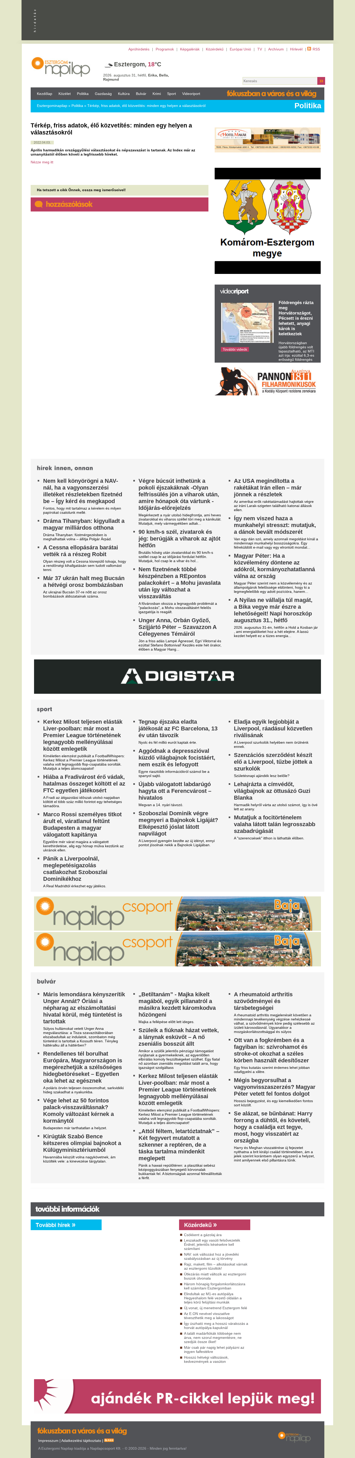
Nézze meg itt (42, 162)
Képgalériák (190, 49)
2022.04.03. (42, 142)
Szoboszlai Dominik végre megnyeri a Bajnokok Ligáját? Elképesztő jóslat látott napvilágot (178, 823)
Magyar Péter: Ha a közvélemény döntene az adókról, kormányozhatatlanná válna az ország (274, 566)
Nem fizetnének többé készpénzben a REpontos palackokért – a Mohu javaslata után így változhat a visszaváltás (180, 583)
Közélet (64, 94)
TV (259, 49)
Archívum (276, 49)
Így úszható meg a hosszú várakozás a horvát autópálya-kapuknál (216, 1325)
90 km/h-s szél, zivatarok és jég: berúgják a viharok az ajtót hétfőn (179, 539)
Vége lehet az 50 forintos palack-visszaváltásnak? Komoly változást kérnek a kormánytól (78, 1110)
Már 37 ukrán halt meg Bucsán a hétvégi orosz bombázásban (83, 581)
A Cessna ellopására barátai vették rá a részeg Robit (80, 550)
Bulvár (141, 94)
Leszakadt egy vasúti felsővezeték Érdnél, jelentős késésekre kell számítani (212, 1244)
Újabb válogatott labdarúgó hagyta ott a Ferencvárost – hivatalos (175, 791)
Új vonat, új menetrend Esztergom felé (215, 1308)
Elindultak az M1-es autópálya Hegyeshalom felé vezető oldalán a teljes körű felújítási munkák (213, 1298)
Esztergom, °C (137, 64)
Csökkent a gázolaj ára (203, 1235)
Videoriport (191, 94)
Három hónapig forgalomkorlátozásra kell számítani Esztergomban (214, 1286)
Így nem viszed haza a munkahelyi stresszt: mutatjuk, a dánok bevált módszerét (275, 525)
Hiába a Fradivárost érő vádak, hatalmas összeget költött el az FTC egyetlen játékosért (84, 784)
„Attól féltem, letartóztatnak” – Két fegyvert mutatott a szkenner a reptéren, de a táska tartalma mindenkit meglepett (179, 1144)
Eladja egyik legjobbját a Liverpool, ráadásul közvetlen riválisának (273, 728)
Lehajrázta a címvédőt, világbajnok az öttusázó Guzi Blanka (272, 791)
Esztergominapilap (52, 106)
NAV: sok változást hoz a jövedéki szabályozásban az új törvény (211, 1256)
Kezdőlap (44, 94)
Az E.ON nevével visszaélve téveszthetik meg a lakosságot (209, 1316)
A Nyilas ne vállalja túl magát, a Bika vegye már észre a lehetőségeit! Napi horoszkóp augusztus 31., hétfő (273, 610)
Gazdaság (103, 94)
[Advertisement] (139, 1277)
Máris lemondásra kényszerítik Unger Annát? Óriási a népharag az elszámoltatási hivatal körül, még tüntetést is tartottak (84, 1008)
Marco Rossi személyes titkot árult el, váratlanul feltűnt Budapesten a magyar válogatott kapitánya (82, 824)
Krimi (157, 94)
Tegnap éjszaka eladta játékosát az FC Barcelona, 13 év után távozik (178, 728)
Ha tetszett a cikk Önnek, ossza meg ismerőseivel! (81, 190)
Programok (165, 49)
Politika (83, 94)
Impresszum (48, 1440)
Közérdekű (214, 49)
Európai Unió (240, 49)
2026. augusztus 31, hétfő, (136, 77)
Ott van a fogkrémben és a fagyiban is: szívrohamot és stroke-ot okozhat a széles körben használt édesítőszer (271, 1050)
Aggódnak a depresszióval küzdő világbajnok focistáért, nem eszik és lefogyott (177, 758)
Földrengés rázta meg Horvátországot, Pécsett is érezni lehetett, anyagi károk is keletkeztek (296, 318)
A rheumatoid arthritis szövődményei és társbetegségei (263, 1001)
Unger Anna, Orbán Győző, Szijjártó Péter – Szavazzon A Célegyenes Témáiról (177, 627)
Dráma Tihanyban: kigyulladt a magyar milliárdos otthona (83, 524)
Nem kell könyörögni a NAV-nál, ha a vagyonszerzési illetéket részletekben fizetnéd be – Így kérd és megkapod (82, 491)
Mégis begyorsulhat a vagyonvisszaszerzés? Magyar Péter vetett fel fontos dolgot (274, 1087)
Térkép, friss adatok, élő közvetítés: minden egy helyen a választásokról (146, 106)
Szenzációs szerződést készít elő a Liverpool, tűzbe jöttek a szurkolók (273, 762)
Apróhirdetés (138, 49)
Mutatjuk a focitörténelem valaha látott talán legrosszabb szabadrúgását (274, 824)
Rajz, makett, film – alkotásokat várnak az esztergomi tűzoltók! (215, 1266)
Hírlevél (296, 49)
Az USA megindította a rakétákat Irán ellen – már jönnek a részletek (268, 488)
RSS (316, 49)
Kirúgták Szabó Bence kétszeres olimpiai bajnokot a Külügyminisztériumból (82, 1143)
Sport (171, 94)
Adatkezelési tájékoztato (81, 1440)
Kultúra (124, 94)
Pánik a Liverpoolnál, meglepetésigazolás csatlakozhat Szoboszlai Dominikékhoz (75, 868)
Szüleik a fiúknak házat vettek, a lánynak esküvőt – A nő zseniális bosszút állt (179, 1037)
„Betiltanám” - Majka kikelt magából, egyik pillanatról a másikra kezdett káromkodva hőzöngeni (177, 1004)
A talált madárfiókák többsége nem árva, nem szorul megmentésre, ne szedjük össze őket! (213, 1337)
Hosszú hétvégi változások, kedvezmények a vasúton (206, 1359)
